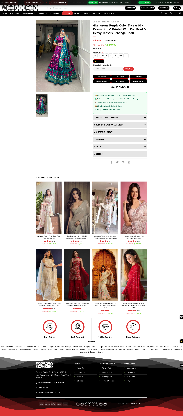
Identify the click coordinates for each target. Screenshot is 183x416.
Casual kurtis (155, 349)
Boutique (96, 13)
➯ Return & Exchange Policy (108, 125)
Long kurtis (134, 349)
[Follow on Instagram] (82, 404)
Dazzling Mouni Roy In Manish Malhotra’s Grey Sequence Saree (77, 237)
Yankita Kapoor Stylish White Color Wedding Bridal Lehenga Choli (49, 304)
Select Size (98, 52)
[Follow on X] (85, 404)
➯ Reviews (99, 139)
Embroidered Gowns (95, 352)
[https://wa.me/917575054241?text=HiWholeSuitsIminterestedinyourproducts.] (180, 13)
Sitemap (91, 342)
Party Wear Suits (76, 346)
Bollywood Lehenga (110, 22)
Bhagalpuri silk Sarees (92, 346)
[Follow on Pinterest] (101, 404)
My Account (131, 368)
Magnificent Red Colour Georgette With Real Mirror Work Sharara (77, 304)
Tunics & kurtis (107, 346)
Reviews (80, 377)
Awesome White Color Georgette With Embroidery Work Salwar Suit (105, 237)
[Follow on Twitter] (89, 404)
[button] (147, 8)
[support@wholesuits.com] (166, 13)
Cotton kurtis (166, 349)
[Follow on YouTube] (105, 404)
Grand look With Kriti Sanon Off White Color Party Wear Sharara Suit (105, 305)
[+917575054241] (176, 13)
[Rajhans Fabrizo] (162, 13)
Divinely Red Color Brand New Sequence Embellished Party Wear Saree (133, 305)
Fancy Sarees (59, 349)
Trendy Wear (109, 13)
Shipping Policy (108, 372)
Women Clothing (33, 346)
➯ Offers (98, 154)
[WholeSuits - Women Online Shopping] (23, 8)
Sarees (56, 13)
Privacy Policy (107, 368)
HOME (5, 13)
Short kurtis (144, 349)
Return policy (107, 377)
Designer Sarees (46, 349)
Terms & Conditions (109, 381)
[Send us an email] (93, 404)
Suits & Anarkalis (138, 346)
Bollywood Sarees (62, 346)
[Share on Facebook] (111, 162)
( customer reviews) (109, 40)
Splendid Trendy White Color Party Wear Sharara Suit (48, 237)
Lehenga (66, 13)
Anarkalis (95, 349)
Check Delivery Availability (102, 65)
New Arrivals (15, 13)
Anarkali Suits (85, 349)
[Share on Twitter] (117, 162)
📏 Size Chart (98, 61)
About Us (80, 368)
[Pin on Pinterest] (129, 162)
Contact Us (81, 372)
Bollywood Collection (155, 346)
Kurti (86, 13)
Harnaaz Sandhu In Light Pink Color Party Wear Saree (133, 237)
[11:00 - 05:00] (171, 13)
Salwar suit (28, 13)
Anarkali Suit (43, 13)
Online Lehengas (47, 346)
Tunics (126, 349)
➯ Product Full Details (106, 117)
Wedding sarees (32, 349)
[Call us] (97, 404)
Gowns (77, 13)
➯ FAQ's (97, 146)
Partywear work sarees (16, 349)
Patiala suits (104, 349)
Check (128, 69)
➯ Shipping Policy (103, 132)
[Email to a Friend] (123, 162)
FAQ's (129, 381)
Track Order (131, 372)
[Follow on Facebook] (78, 404)
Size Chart (131, 377)
